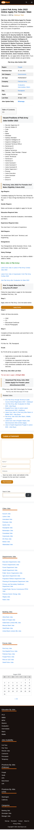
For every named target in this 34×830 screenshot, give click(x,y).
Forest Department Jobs (9, 567)
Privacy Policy (17, 823)
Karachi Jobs (6, 514)
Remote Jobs (6, 751)
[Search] (28, 495)
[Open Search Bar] (26, 2)
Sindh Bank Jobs (7, 628)
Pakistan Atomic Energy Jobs (11, 594)
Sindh (3, 775)
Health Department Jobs (9, 570)
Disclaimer (14, 821)
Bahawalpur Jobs (7, 530)
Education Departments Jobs (11, 562)
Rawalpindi (21, 90)
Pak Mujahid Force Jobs (9, 651)
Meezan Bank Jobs (8, 625)
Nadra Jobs (6, 599)
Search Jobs (6, 491)
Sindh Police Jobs (8, 662)
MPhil (3, 720)
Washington (5, 797)
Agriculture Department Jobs (11, 576)
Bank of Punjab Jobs (8, 620)
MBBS (4, 717)
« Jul (16, 699)
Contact (20, 821)
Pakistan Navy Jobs (8, 654)
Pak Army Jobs (7, 648)
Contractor (5, 753)
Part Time (5, 748)
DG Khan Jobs (6, 539)
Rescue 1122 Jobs (8, 659)
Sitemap (7, 821)
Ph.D (3, 715)
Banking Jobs (6, 810)
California (5, 800)
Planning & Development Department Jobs (15, 581)
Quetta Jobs (6, 525)
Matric (28, 87)
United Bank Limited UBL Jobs (11, 631)
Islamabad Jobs (7, 519)
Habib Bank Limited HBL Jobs (11, 622)
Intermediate (22, 87)
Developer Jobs (6, 813)
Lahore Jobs (6, 516)
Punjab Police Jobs (8, 657)
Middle (4, 734)
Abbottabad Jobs (7, 544)
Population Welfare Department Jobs (13, 578)
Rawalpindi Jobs (7, 528)
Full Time (4, 745)
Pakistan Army (22, 81)
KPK (3, 778)
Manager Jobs (6, 816)
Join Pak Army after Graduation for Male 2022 (15, 280)
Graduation (21, 85)
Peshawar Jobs (7, 522)
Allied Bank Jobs (7, 617)
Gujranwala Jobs (7, 536)
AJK (3, 783)
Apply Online (17, 307)
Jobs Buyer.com (21, 826)
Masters (4, 723)
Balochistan (5, 781)
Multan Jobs (6, 542)
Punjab (20, 67)
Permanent (5, 756)
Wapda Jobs (6, 597)
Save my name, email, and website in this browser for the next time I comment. (15, 476)
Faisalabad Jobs (7, 533)
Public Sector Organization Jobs (12, 573)
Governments (22, 74)
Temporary (5, 759)
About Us (26, 821)
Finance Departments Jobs (10, 564)
